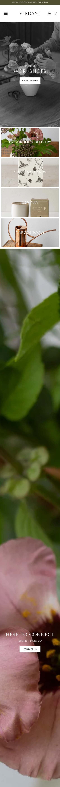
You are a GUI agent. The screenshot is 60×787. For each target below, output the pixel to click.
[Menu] (6, 13)
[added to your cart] (55, 13)
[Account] (49, 13)
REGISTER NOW (30, 80)
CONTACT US (30, 649)
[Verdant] (30, 13)
